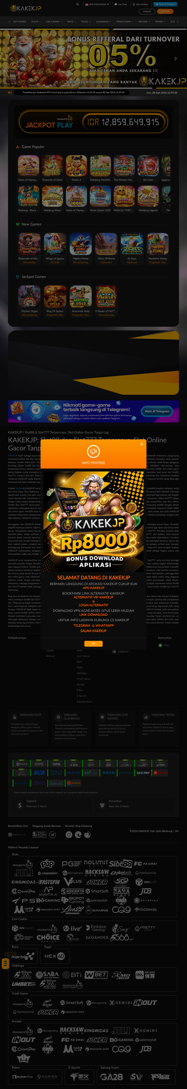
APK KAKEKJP (93, 588)
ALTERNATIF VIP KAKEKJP (93, 597)
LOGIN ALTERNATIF (93, 605)
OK (93, 643)
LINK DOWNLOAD (93, 615)
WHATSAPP (105, 625)
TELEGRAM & (84, 625)
